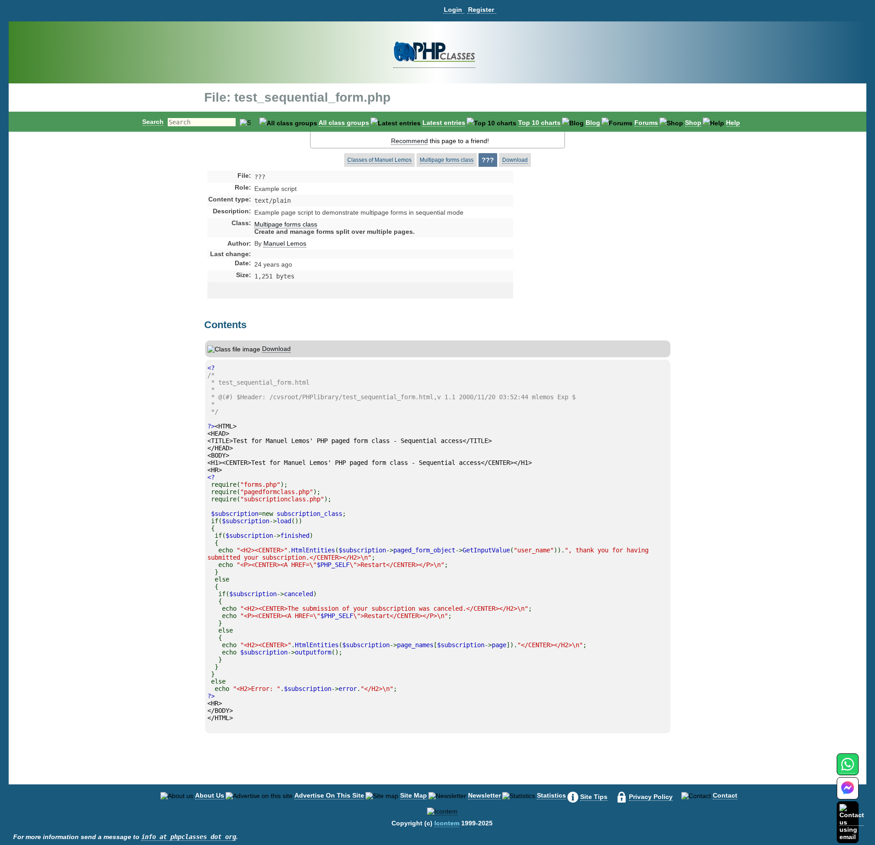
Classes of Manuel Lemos (379, 160)
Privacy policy (651, 796)
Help (733, 122)
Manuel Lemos (284, 243)
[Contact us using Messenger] (847, 794)
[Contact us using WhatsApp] (847, 769)
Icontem (446, 823)
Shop (693, 122)
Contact (725, 795)
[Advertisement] (585, 248)
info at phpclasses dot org (188, 836)
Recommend (409, 140)
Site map (413, 795)
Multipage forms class (447, 160)
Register (481, 9)
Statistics (551, 795)
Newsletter (484, 795)
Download (515, 160)
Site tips (593, 796)
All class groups (344, 122)
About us (209, 795)
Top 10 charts (539, 122)
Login (453, 9)
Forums (646, 122)
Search (153, 121)
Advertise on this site (329, 795)
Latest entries (443, 122)
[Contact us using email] (851, 822)
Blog (593, 122)
